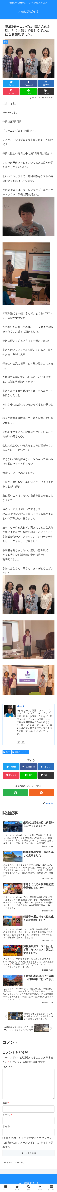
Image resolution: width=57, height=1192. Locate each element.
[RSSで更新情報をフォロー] (23, 741)
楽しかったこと (21, 752)
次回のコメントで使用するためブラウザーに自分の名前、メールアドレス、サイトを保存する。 (28, 1143)
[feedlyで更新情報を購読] (18, 741)
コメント (8, 1066)
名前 (6, 1103)
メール (7, 1114)
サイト (6, 1126)
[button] (51, 624)
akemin (21, 706)
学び (8, 752)
